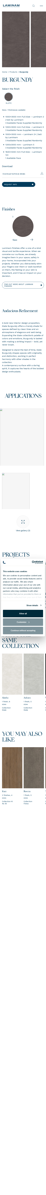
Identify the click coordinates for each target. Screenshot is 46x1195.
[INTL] (13, 5)
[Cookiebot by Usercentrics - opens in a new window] (32, 562)
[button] (18, 184)
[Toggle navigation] (41, 6)
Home (4, 72)
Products (13, 72)
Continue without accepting (23, 630)
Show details (32, 605)
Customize (21, 622)
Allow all (23, 613)
